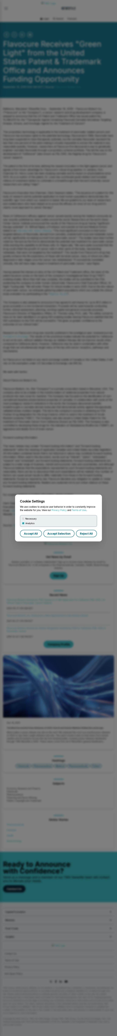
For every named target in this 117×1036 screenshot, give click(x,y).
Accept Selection (59, 533)
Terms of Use (79, 510)
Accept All (31, 533)
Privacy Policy (59, 510)
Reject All (86, 533)
